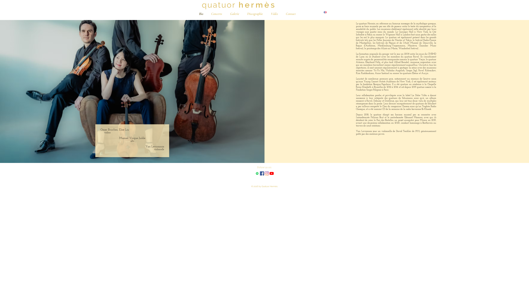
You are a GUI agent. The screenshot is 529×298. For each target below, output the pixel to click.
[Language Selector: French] (326, 12)
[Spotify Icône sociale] (257, 173)
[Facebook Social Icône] (262, 173)
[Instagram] (267, 173)
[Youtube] (272, 173)
